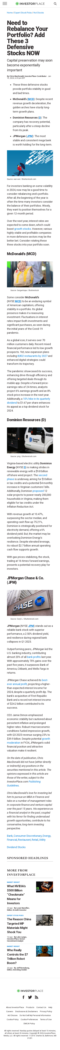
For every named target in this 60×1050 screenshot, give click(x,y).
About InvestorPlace (15, 1007)
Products (30, 1007)
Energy (47, 835)
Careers (9, 1011)
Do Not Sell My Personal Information (35, 1015)
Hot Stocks (38, 13)
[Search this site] (55, 3)
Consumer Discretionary (28, 835)
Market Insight (13, 882)
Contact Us (41, 1007)
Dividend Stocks (16, 847)
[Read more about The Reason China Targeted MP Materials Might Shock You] (44, 920)
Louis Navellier (22, 908)
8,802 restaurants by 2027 (32, 355)
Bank (10, 835)
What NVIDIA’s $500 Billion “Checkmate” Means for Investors (16, 894)
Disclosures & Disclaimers (26, 1011)
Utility (42, 839)
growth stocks (22, 228)
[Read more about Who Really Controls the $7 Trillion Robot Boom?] (44, 951)
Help (50, 1007)
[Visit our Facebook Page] (23, 997)
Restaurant (24, 839)
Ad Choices (12, 1015)
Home (10, 13)
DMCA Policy (29, 1023)
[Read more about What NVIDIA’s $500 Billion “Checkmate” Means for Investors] (44, 886)
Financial (12, 839)
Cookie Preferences (29, 1019)
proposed (38, 490)
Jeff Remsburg (22, 968)
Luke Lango (21, 937)
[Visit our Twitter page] (30, 997)
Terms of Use (46, 1019)
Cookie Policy (12, 1019)
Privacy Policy (46, 1011)
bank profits (34, 656)
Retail (35, 839)
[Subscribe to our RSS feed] (36, 997)
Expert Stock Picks (23, 13)
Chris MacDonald (16, 76)
